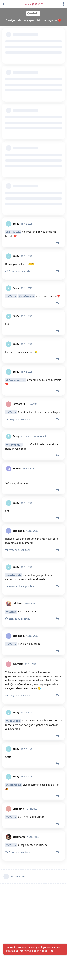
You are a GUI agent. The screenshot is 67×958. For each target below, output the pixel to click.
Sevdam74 (15, 444)
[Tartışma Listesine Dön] (3, 4)
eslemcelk (15, 575)
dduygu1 (14, 720)
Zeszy (12, 296)
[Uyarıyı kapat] (52, 951)
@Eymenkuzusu (15, 380)
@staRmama (26, 296)
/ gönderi (32, 4)
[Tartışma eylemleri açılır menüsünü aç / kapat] (63, 4)
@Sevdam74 (13, 232)
